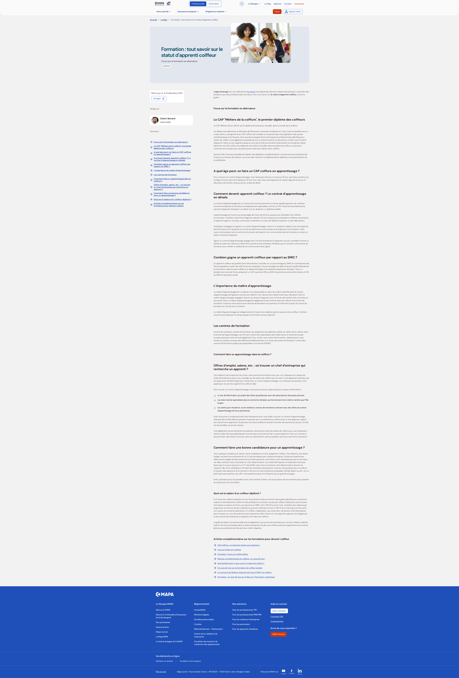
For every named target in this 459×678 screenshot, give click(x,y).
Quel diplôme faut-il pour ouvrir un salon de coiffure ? (240, 563)
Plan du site (161, 671)
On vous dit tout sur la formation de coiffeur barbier (239, 568)
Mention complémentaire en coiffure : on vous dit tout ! (241, 559)
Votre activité (162, 11)
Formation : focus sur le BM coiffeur (232, 554)
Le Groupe (253, 4)
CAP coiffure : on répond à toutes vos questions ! (238, 545)
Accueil (153, 20)
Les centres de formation (165, 174)
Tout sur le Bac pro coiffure (229, 549)
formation (251, 91)
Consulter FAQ (277, 616)
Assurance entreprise (187, 11)
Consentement (277, 621)
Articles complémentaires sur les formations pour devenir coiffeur (169, 204)
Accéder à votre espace (190, 661)
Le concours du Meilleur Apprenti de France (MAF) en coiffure (244, 572)
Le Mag (164, 20)
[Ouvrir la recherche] (242, 4)
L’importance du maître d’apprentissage (172, 170)
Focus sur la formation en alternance (171, 142)
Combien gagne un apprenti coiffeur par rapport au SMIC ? (172, 165)
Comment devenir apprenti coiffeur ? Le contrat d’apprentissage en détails (172, 159)
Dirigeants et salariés (214, 11)
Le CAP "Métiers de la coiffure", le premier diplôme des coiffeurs (172, 147)
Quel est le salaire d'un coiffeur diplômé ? (172, 199)
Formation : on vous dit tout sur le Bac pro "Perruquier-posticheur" (246, 577)
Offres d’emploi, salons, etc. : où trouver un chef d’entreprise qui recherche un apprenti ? (172, 187)
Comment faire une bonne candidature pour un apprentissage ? (172, 194)
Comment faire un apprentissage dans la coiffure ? (172, 180)
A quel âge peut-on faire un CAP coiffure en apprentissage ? (172, 153)
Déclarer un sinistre (164, 661)
